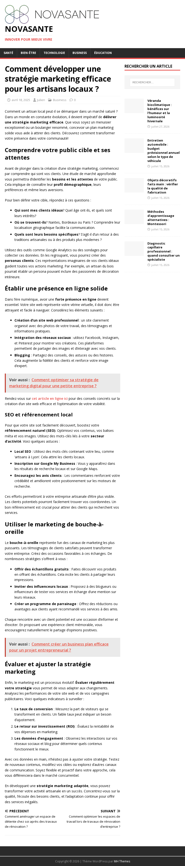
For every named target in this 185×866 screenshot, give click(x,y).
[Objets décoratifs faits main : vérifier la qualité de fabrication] (134, 189)
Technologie (54, 53)
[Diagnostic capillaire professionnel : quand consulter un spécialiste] (134, 253)
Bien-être (28, 53)
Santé (8, 53)
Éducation (103, 53)
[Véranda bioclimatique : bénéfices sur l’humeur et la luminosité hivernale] (134, 110)
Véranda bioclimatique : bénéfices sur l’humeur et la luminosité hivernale (159, 110)
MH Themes (122, 861)
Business (80, 53)
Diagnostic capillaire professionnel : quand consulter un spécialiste (163, 251)
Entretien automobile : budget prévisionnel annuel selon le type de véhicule (163, 150)
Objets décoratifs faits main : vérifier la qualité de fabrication (162, 186)
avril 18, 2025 (21, 100)
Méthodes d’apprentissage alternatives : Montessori (160, 217)
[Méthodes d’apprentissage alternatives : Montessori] (134, 221)
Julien (41, 100)
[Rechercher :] (152, 82)
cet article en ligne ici (50, 398)
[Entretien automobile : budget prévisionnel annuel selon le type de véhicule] (134, 150)
